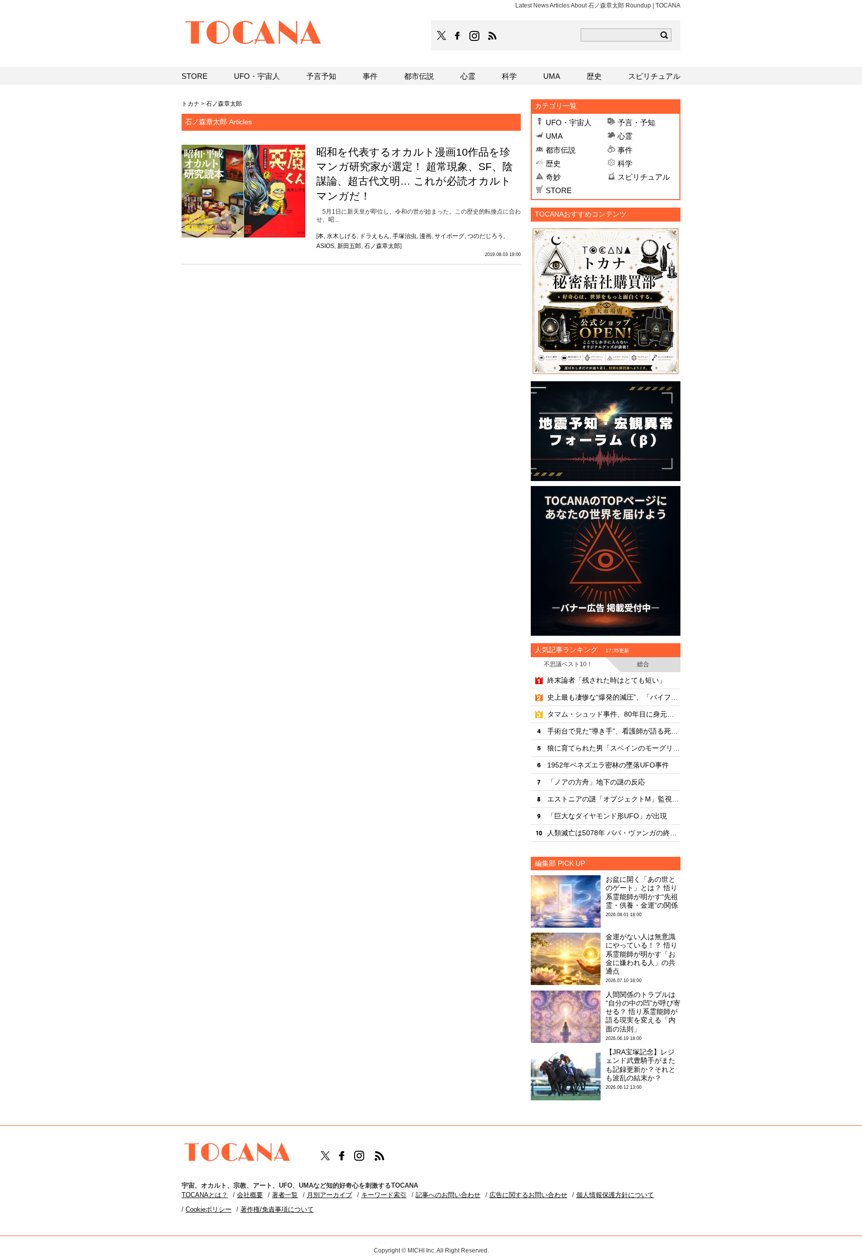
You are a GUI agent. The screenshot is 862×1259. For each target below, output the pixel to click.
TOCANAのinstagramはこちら (474, 36)
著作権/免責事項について (277, 1209)
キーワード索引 (384, 1195)
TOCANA (253, 33)
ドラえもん (375, 236)
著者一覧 (285, 1195)
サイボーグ (449, 236)
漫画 (425, 236)
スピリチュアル (644, 177)
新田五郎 (349, 246)
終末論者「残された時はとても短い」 (606, 680)
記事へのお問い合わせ (448, 1195)
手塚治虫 (405, 236)
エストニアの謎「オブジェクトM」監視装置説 (613, 799)
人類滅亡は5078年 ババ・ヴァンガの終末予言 (613, 833)
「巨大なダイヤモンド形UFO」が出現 (607, 816)
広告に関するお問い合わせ (528, 1195)
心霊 (625, 136)
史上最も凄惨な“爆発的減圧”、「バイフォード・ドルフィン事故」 (613, 697)
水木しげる (342, 236)
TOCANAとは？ (205, 1195)
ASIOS (325, 246)
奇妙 (553, 177)
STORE (559, 190)
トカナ (191, 103)
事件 (625, 150)
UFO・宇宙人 (569, 122)
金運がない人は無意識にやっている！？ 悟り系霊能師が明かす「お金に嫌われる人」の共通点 (641, 954)
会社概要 (250, 1195)
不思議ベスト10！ (568, 664)
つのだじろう (485, 236)
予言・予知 (636, 122)
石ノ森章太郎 (382, 246)
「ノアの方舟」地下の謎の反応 (596, 782)
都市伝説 (561, 150)
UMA (554, 136)
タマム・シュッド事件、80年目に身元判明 (613, 714)
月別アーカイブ (329, 1195)
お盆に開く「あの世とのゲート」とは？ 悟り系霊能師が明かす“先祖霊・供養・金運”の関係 (642, 892)
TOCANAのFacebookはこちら (457, 36)
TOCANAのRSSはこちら (492, 36)
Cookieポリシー (208, 1209)
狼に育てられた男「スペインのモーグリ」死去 (613, 748)
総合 (643, 664)
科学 (625, 163)
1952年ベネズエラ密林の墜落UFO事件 (608, 765)
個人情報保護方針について (615, 1195)
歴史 (553, 163)
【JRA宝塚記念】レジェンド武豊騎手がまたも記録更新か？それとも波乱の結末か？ (640, 1065)
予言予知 (321, 76)
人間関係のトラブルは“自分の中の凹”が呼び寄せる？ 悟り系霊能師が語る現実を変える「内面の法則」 (643, 1012)
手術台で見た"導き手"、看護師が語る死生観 (613, 731)
